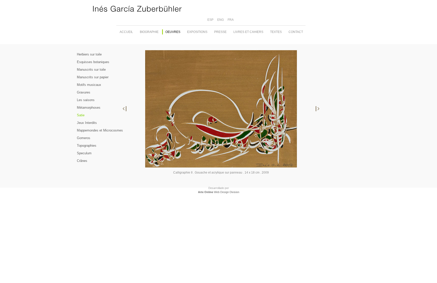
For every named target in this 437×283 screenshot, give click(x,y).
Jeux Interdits (87, 123)
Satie (80, 115)
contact (296, 32)
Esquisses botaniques (93, 62)
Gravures (83, 92)
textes (276, 32)
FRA (231, 20)
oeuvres (172, 32)
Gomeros (83, 138)
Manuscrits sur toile (91, 69)
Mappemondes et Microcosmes (100, 130)
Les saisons (86, 100)
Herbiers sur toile (89, 54)
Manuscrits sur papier (92, 77)
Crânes (82, 161)
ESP (210, 20)
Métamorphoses (88, 107)
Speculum (84, 153)
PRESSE (220, 32)
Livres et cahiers (248, 32)
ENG (220, 20)
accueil (126, 32)
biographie (149, 32)
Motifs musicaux (89, 85)
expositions (197, 32)
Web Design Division (218, 192)
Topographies (86, 145)
